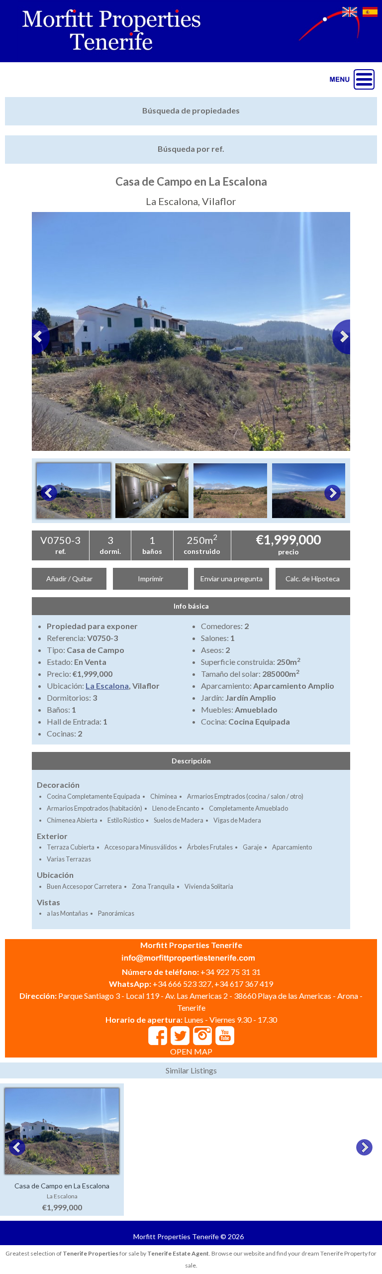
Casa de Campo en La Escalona (61, 1185)
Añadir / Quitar (69, 578)
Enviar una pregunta (231, 578)
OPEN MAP (191, 1051)
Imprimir (150, 578)
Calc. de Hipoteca (313, 578)
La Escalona (107, 685)
